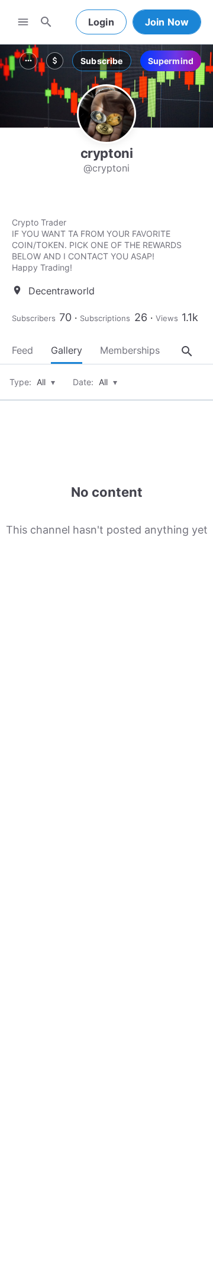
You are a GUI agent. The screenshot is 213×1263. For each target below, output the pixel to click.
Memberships (130, 350)
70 (65, 317)
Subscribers (34, 318)
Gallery (66, 350)
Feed (22, 350)
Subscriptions (105, 318)
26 (140, 317)
